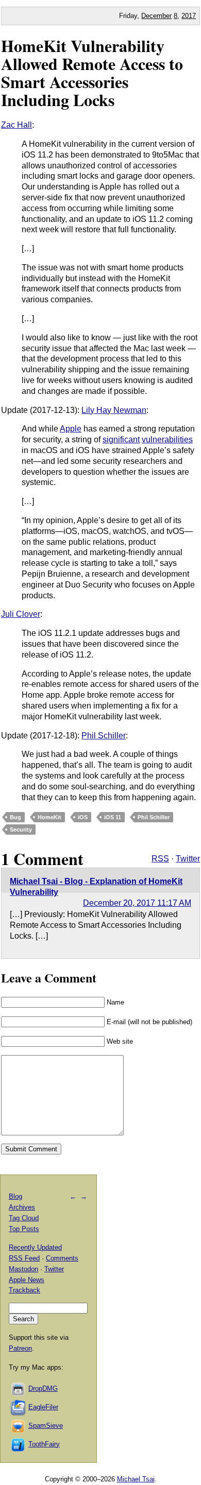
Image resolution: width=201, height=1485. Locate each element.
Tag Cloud (24, 1218)
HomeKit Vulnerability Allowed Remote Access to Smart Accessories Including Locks (92, 72)
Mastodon (23, 1269)
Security (21, 829)
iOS (83, 817)
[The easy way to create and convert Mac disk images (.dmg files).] (18, 1388)
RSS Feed (24, 1258)
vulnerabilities (167, 439)
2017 (188, 16)
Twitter (188, 858)
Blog (15, 1196)
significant (121, 439)
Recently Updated (35, 1247)
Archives (22, 1207)
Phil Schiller (103, 735)
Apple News (26, 1280)
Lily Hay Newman (113, 410)
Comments (62, 1258)
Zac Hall (16, 124)
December (156, 16)
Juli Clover (20, 614)
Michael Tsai (136, 1479)
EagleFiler (43, 1407)
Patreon (20, 1348)
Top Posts (24, 1229)
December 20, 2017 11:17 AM (137, 903)
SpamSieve (45, 1425)
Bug (15, 817)
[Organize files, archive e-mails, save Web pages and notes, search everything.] (18, 1407)
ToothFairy (44, 1444)
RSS (160, 858)
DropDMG (43, 1388)
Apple (70, 428)
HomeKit (49, 817)
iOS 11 (112, 817)
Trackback (24, 1290)
